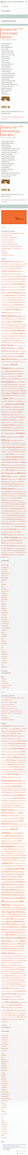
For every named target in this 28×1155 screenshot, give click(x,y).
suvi (2, 645)
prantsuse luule (5, 623)
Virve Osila (7, 548)
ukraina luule (4, 654)
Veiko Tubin (9, 543)
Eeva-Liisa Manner (6, 322)
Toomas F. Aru (3, 526)
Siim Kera (22, 511)
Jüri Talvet (5, 407)
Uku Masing (11, 534)
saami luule (4, 634)
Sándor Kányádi (4, 517)
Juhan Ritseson (15, 398)
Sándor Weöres (22, 517)
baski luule (3, 575)
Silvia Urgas (9, 513)
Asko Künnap (10, 295)
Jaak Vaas (20, 378)
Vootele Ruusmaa (21, 550)
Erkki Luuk (8, 333)
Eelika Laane (22, 319)
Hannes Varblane (7, 348)
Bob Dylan (16, 307)
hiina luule (3, 589)
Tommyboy (23, 523)
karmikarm (18, 420)
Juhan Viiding (8, 401)
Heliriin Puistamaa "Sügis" (7, 255)
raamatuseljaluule (5, 628)
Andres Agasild (12, 279)
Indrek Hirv (11, 373)
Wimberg (4, 554)
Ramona (12, 502)
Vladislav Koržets (12, 550)
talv (2, 647)
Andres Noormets (11, 281)
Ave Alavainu (19, 300)
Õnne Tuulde (17, 554)
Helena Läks (6, 353)
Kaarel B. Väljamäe (14, 407)
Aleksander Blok (7, 268)
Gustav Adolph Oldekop (15, 342)
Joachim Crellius (16, 388)
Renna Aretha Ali (5, 506)
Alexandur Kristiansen (13, 273)
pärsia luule (4, 617)
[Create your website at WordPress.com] (14, 1)
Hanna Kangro (15, 345)
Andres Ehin (21, 279)
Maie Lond (18, 459)
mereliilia (9, 479)
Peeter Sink (7, 498)
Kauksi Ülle (17, 422)
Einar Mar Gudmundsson (20, 324)
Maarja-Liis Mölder (12, 457)
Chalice (20, 309)
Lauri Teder (8, 444)
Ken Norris (23, 425)
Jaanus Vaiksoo (14, 384)
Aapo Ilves (21, 261)
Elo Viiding (6, 328)
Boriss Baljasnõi (20, 307)
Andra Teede (22, 276)
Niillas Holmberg (14, 486)
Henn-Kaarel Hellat (9, 361)
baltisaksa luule (5, 573)
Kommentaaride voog (6, 685)
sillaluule (3, 641)
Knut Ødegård (20, 427)
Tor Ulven (8, 526)
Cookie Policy (7, 1148)
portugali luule (4, 621)
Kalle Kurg (16, 414)
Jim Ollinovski (10, 388)
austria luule (4, 571)
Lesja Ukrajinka (14, 449)
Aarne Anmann (10, 264)
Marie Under (14, 467)
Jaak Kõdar (15, 379)
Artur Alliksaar (14, 292)
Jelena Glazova (3, 388)
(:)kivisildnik (6, 261)
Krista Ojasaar (13, 430)
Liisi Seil (13, 451)
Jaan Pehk (7, 384)
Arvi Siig (23, 293)
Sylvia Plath (21, 515)
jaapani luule (4, 599)
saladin (23, 508)
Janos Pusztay (17, 386)
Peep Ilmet (20, 496)
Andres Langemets (4, 281)
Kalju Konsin (14, 412)
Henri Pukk (13, 368)
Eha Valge (8, 324)
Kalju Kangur (8, 412)
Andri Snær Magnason (18, 281)
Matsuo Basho (12, 476)
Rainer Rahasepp (6, 503)
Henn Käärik (16, 361)
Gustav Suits (22, 342)
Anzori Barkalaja (8, 289)
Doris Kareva (7, 315)
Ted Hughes (18, 519)
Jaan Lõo (16, 382)
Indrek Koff (18, 373)
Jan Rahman (23, 386)
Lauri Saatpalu (22, 442)
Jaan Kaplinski (7, 381)
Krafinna (4, 430)
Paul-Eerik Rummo (6, 496)
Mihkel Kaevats (5, 481)
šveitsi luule (4, 667)
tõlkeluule (3, 652)
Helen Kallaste (10, 353)
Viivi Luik (10, 545)
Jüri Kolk (20, 404)
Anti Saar (20, 287)
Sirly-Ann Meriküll (16, 513)
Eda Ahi (18, 316)
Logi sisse (3, 681)
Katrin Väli (12, 422)
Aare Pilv (4, 264)
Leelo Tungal (6, 447)
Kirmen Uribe (13, 427)
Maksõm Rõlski (5, 462)
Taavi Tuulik (3, 519)
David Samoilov (10, 312)
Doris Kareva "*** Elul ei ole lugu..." (9, 237)
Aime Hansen (22, 264)
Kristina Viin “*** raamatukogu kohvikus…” (12, 131)
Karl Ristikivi (11, 420)
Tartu (11, 200)
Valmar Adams (6, 540)
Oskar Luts (13, 491)
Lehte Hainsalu (17, 447)
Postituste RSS (5, 683)
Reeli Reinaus (23, 503)
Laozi (22, 440)
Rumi (10, 508)
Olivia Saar (7, 491)
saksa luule (4, 636)
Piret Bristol (14, 498)
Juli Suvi (20, 401)
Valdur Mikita (21, 537)
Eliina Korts (6, 326)
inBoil (6, 373)
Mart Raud (14, 473)
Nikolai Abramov (21, 486)
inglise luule (4, 595)
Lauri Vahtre (13, 444)
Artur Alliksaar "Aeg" (6, 235)
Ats (22, 297)
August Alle (6, 299)
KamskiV (20, 414)
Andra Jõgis (15, 276)
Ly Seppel (21, 454)
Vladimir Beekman (15, 548)
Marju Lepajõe (18, 470)
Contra (4, 312)
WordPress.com (5, 687)
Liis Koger (17, 451)
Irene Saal (12, 376)
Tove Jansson (12, 526)
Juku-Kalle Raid (14, 401)
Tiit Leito (10, 521)
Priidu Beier (9, 500)
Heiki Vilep (15, 351)
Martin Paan (23, 470)
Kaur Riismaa (10, 425)
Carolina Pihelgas (12, 309)
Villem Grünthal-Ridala (19, 546)
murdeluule (4, 610)
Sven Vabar (7, 515)
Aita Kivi (20, 266)
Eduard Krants (7, 319)
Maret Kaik (20, 462)
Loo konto (3, 679)
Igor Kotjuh (19, 368)
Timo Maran (6, 523)
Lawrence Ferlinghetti (20, 444)
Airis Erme (14, 266)
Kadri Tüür (3, 409)
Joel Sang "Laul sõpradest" (7, 240)
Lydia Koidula (16, 454)
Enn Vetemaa (3, 333)
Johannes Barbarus (15, 390)
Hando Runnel (7, 345)
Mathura (22, 473)
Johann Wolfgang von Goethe (16, 393)
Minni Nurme (8, 484)
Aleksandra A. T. (20, 271)
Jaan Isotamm (24, 378)
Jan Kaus (11, 386)
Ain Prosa (7, 266)
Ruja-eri (3, 632)
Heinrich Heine (21, 351)
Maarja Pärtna (11, 459)
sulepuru (14, 39)
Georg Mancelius (17, 338)
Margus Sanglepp (15, 465)
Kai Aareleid (17, 409)
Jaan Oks (2, 384)
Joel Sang (8, 390)
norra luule (4, 615)
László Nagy (3, 457)
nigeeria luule (4, 612)
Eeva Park (16, 321)
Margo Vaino (9, 465)
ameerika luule (5, 565)
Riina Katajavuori (19, 506)
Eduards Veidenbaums (15, 318)
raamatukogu (4, 625)
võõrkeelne (4, 658)
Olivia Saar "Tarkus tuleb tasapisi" (9, 244)
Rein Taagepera (21, 504)
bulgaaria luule (4, 578)
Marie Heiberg (5, 467)
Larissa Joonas (5, 443)
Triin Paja (18, 526)
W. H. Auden (8, 552)
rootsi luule (4, 630)
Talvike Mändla (10, 519)
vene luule (3, 660)
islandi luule (4, 597)
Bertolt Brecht (11, 304)
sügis (2, 639)
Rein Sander (14, 504)
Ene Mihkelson (19, 330)
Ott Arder (18, 491)
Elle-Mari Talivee (20, 326)
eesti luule (8, 117)
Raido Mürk (13, 500)
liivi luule (3, 606)
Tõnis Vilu (9, 532)
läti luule (3, 604)
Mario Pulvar (3, 470)
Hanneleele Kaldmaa (22, 345)
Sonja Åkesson (23, 513)
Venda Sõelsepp (14, 543)
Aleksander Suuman (8, 271)
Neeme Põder (7, 486)
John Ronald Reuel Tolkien (8, 395)
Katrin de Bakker (7, 422)
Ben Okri (8, 302)
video (2, 665)
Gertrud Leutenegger (13, 340)
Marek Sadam (13, 462)
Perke (10, 498)
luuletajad (3, 608)
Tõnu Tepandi (14, 532)
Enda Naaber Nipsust (7, 330)
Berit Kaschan (15, 302)
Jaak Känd (9, 379)
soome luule (4, 643)
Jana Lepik (6, 386)
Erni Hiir (12, 333)
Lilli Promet (3, 454)
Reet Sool (2, 504)
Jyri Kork (24, 401)
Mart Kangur (6, 473)
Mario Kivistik (21, 467)
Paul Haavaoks (14, 495)
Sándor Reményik (15, 517)
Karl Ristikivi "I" (5, 253)
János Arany (3, 404)
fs (13, 338)
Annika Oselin (13, 287)
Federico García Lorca (18, 336)
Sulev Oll (2, 515)
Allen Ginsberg (10, 276)
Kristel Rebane (13, 433)
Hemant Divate (19, 359)
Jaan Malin (22, 382)
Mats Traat (5, 476)
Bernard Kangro (5, 305)
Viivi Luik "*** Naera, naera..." (8, 242)
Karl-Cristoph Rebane (10, 417)
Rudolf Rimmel (6, 508)
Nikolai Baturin (8, 488)
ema (2, 582)
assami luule (4, 569)
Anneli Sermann (8, 287)
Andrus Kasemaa (9, 284)
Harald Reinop (16, 348)
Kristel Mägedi (5, 433)
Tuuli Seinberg (19, 529)
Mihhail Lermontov (14, 479)
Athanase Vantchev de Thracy (14, 297)
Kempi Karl (18, 425)
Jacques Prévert (20, 384)
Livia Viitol (10, 454)
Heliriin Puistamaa (13, 356)
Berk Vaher (22, 302)
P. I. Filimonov (10, 493)
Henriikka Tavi (7, 364)
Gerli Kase (4, 340)
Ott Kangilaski (24, 491)
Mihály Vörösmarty (16, 481)
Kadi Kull (22, 407)
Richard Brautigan (12, 506)
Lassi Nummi (12, 442)
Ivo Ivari (16, 376)
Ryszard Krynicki (16, 508)
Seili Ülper (3, 511)
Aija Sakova (16, 264)
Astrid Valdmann (4, 297)
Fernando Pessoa (8, 338)
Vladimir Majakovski (22, 548)
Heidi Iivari (8, 351)
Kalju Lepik (10, 414)
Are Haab (20, 290)
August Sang (11, 300)
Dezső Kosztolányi (18, 312)
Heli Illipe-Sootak (17, 353)
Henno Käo (21, 361)
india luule (3, 593)
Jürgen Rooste (11, 404)
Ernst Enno (19, 333)
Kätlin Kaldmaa (17, 440)
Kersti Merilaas (6, 427)
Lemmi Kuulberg (7, 449)
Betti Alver (18, 305)
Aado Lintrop (15, 261)
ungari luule (4, 656)
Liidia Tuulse (21, 449)
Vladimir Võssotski (4, 550)
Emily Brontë (12, 328)
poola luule (4, 619)
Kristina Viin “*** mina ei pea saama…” (12, 33)
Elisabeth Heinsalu (13, 326)
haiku (2, 586)
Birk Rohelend (10, 307)
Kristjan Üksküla (16, 437)
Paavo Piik (16, 493)
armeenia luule (5, 567)
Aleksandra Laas (5, 274)
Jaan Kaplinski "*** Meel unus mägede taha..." (12, 246)
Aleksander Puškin (15, 268)
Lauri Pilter (17, 443)
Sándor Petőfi (9, 517)
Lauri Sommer (3, 444)
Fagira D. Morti (8, 336)
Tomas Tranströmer (16, 524)
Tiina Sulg (6, 521)
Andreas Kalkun (4, 279)
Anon (17, 287)
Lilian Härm (23, 451)
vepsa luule (4, 662)
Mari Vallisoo (11, 470)
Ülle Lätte (7, 557)
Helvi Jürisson (11, 359)
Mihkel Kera (11, 481)
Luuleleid (4, 6)
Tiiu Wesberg (23, 521)
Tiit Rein (14, 521)
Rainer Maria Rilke (20, 500)
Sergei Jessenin (9, 511)
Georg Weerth (22, 338)
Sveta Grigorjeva (14, 515)
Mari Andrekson (22, 465)
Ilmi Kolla (17, 371)
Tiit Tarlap (18, 521)
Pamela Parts (22, 493)
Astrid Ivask (17, 295)
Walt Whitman (13, 552)
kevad (2, 602)
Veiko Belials (14, 540)
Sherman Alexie (17, 511)
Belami (6, 302)
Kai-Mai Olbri (10, 409)
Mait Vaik (23, 459)
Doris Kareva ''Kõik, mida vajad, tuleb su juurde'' (12, 233)
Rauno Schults (16, 502)
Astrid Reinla (23, 295)
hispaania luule (4, 591)
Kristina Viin (18, 117)
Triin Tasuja (12, 529)
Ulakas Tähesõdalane (18, 534)
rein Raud (9, 504)
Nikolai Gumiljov (18, 489)
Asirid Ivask (3, 295)
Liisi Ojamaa (8, 451)
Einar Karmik (13, 324)
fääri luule (3, 584)
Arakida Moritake (14, 289)
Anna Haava (18, 283)
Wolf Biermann (11, 554)
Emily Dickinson (20, 328)
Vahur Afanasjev (12, 537)
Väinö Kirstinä (3, 552)
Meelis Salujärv (18, 476)
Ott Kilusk (4, 493)
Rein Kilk (6, 504)
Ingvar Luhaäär (8, 376)
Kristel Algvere (21, 430)
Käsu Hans (12, 440)
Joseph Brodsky (19, 395)
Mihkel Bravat (22, 479)
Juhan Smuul (20, 398)
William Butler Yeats (21, 552)
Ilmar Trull (9, 371)
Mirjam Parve (17, 484)
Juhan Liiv (8, 398)
